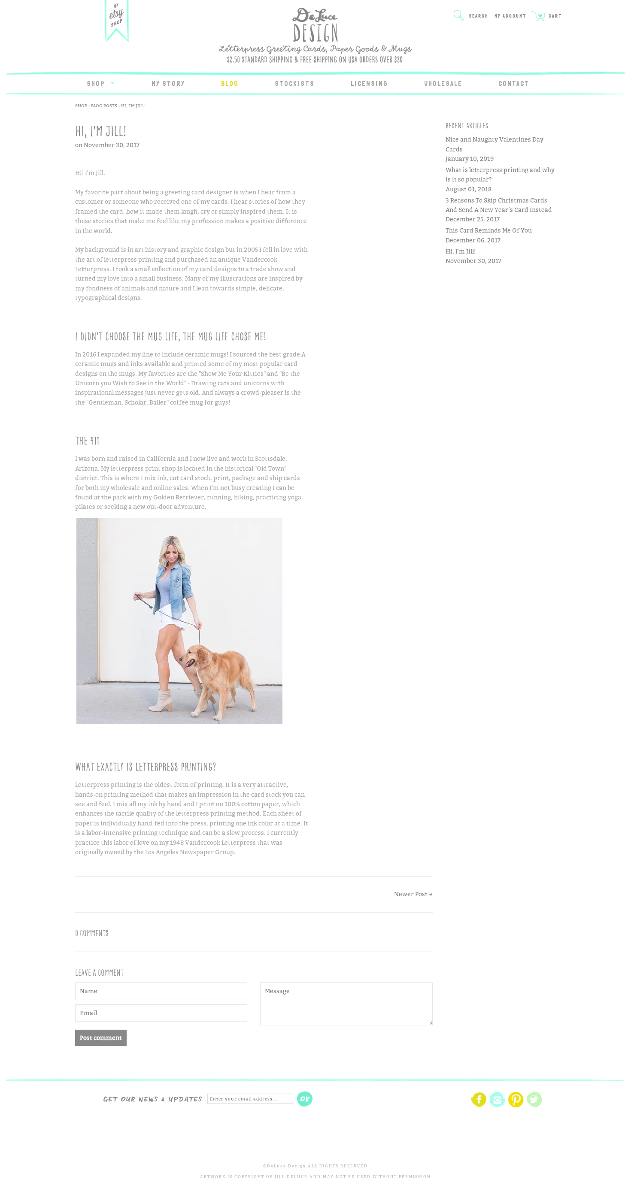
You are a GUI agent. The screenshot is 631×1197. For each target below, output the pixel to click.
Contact (513, 83)
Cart (554, 16)
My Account (510, 16)
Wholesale (443, 83)
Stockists (295, 83)
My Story (168, 83)
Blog (230, 83)
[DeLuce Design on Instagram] (497, 1105)
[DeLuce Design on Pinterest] (516, 1105)
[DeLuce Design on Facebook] (479, 1105)
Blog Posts (104, 105)
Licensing (369, 83)
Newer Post (411, 894)
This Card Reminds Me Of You (489, 230)
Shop (97, 83)
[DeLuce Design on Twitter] (534, 1105)
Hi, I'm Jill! (461, 251)
